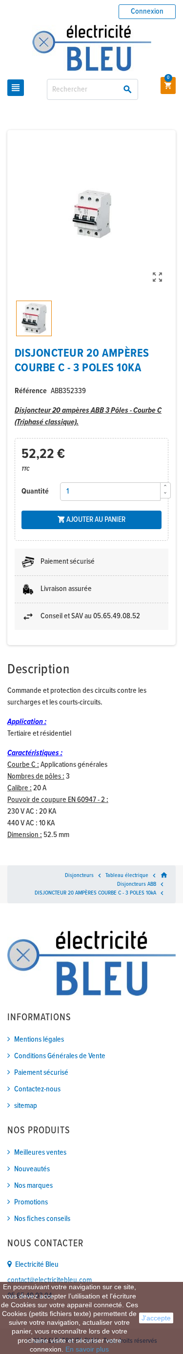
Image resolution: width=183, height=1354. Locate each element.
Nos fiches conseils (42, 1219)
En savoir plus (87, 1349)
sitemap (25, 1106)
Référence (31, 391)
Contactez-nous (37, 1089)
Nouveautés (32, 1169)
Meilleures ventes (40, 1152)
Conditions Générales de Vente (59, 1056)
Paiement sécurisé (41, 1073)
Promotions (31, 1202)
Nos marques (33, 1186)
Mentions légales (39, 1039)
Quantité (35, 491)
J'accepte (156, 1318)
